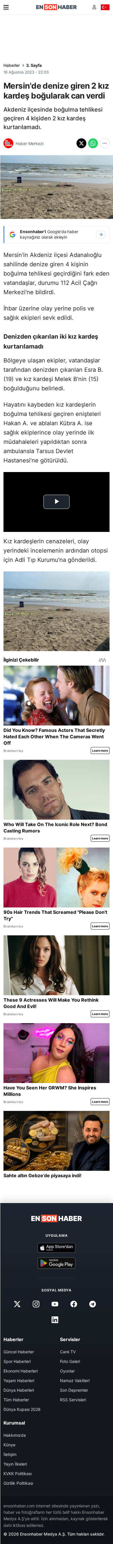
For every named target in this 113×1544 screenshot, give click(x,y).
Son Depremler (74, 1390)
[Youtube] (54, 1304)
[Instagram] (36, 1304)
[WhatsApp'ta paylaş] (93, 143)
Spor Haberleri (17, 1361)
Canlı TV (68, 1351)
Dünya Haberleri (18, 1390)
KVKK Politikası (17, 1473)
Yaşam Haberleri (18, 1380)
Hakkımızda (14, 1435)
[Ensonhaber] (56, 7)
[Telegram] (92, 1304)
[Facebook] (74, 1304)
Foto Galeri (70, 1361)
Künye (9, 1444)
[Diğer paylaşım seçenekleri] (105, 143)
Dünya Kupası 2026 (22, 1409)
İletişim (10, 1454)
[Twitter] (17, 1304)
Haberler (11, 65)
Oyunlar (67, 1370)
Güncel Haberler (18, 1351)
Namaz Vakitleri (75, 1380)
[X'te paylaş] (81, 143)
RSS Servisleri (73, 1399)
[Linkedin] (54, 1320)
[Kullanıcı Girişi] (94, 7)
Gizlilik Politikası (18, 1483)
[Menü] (6, 7)
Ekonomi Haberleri (20, 1370)
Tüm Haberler (16, 1399)
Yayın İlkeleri (15, 1463)
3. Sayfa (34, 65)
